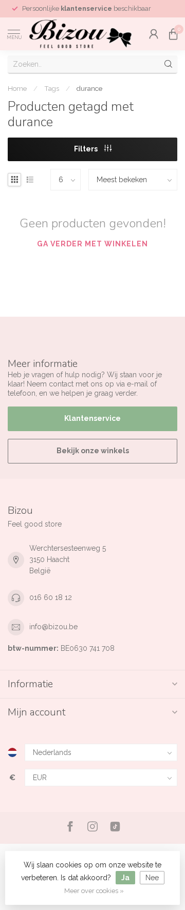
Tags (51, 88)
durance (89, 88)
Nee (152, 878)
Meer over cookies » (94, 891)
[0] (173, 34)
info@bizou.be (53, 627)
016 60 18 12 (50, 597)
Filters (86, 149)
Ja (125, 878)
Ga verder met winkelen (92, 244)
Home (17, 88)
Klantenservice (92, 418)
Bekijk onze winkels (93, 451)
